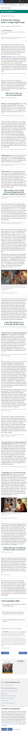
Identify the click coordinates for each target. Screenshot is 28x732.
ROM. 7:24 (19, 26)
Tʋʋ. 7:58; (15, 110)
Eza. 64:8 (20, 544)
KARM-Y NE (4, 8)
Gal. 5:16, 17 (18, 208)
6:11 (19, 640)
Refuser (10, 729)
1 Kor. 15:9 (3, 136)
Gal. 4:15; (16, 640)
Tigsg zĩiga (4, 693)
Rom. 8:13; (12, 208)
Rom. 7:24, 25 (4, 263)
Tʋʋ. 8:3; (24, 111)
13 (12, 643)
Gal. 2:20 (9, 259)
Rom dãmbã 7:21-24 (14, 38)
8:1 (18, 110)
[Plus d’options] (26, 4)
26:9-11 (3, 113)
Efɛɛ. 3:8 (21, 139)
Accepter (4, 729)
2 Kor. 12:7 (10, 158)
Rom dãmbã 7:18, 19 (9, 165)
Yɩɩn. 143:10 (4, 588)
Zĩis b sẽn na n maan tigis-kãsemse (8, 696)
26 (5, 213)
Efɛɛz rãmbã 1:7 (11, 223)
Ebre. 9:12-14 (17, 267)
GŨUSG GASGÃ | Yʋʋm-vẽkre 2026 (8, 4)
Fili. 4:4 (6, 245)
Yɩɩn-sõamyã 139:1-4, (8, 436)
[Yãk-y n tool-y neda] (23, 4)
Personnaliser (17, 729)
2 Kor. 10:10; (7, 643)
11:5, (11, 643)
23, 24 (13, 436)
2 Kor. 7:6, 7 (21, 234)
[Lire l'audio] (20, 4)
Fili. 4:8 (15, 494)
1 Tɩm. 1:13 (17, 142)
